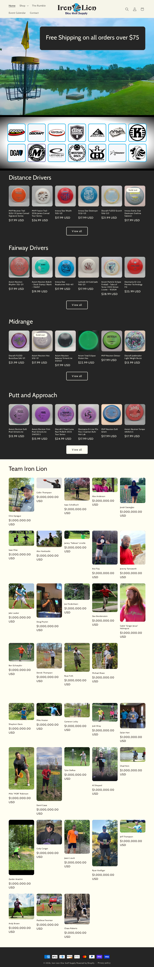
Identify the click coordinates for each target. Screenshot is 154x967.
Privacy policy (104, 963)
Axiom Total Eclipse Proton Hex (87, 356)
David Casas (42, 805)
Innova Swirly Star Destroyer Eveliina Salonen (133, 213)
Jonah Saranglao (127, 507)
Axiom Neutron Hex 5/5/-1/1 (41, 356)
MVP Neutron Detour (110, 355)
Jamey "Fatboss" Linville (75, 543)
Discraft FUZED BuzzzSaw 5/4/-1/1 (17, 356)
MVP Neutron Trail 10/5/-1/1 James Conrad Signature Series (19, 213)
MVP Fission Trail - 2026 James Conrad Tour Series (40, 213)
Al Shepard (97, 785)
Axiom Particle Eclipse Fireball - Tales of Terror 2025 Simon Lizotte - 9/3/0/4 (111, 286)
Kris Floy (96, 568)
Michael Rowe (98, 673)
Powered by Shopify (85, 963)
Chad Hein (124, 766)
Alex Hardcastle (44, 551)
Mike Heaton (42, 720)
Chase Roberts (70, 928)
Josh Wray (96, 726)
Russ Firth (68, 676)
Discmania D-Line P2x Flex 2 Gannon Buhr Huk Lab (88, 431)
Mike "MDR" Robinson (18, 793)
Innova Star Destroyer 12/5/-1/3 (88, 211)
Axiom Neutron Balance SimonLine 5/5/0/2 (63, 358)
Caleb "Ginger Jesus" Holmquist (129, 627)
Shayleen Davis (16, 724)
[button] (23, 5)
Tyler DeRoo (70, 770)
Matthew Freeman (45, 920)
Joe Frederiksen (71, 604)
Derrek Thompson (45, 672)
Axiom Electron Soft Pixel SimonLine (18, 430)
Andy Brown (14, 923)
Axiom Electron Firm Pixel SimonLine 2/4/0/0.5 (41, 431)
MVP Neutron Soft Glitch (109, 430)
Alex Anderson (98, 496)
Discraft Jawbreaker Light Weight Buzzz (133, 356)
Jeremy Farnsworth (128, 568)
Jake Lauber (14, 613)
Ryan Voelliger (98, 870)
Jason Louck (69, 858)
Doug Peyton (42, 621)
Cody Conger (42, 848)
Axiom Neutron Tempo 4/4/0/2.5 (135, 430)
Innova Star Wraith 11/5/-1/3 (63, 211)
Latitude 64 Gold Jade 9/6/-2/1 (88, 283)
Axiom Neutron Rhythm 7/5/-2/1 (16, 283)
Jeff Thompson (126, 836)
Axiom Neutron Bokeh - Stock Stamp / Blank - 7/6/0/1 (42, 284)
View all (77, 231)
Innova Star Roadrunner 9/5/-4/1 (64, 283)
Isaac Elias (13, 550)
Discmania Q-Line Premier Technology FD (134, 284)
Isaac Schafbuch (71, 504)
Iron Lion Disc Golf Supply (64, 963)
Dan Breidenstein (100, 616)
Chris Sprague (15, 516)
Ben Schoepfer (15, 665)
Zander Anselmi (16, 879)
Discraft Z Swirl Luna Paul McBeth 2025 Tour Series (64, 431)
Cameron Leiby (71, 721)
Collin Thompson (44, 492)
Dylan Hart (125, 732)
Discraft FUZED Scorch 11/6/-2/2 (111, 211)
